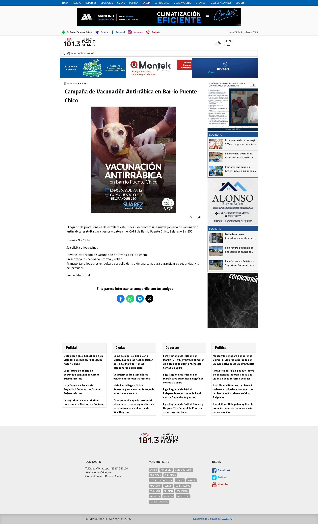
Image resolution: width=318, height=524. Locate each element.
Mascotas (155, 485)
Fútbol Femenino (159, 501)
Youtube (222, 484)
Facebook (223, 470)
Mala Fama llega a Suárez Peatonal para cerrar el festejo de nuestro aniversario (133, 389)
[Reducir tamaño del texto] (191, 217)
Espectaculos (183, 485)
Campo (153, 469)
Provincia (155, 491)
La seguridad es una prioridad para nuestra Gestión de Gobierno (84, 402)
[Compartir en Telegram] (140, 299)
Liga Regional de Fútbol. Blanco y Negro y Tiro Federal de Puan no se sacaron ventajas (183, 408)
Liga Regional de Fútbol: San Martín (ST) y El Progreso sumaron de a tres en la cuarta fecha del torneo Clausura (183, 362)
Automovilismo (183, 469)
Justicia (192, 480)
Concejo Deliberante (161, 480)
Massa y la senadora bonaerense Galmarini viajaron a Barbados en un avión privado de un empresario (233, 360)
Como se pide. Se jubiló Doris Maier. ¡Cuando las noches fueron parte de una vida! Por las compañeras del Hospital (133, 362)
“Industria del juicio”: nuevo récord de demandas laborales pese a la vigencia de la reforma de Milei (233, 374)
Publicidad (170, 475)
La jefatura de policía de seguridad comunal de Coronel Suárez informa (82, 374)
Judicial (180, 480)
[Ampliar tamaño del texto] (200, 217)
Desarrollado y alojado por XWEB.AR (213, 518)
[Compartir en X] (149, 299)
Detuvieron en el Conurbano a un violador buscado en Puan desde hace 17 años (83, 360)
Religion (168, 491)
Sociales (168, 496)
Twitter (221, 477)
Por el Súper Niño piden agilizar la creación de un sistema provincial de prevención (233, 408)
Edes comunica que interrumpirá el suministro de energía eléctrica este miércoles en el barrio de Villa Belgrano (133, 406)
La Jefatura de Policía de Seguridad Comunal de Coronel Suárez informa (82, 389)
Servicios (155, 496)
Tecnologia (183, 496)
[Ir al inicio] (159, 42)
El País (168, 485)
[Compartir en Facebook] (121, 299)
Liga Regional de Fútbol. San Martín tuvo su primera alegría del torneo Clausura (183, 378)
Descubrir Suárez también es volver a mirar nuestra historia (131, 376)
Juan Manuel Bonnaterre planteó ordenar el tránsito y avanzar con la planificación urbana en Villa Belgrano (233, 391)
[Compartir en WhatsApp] (130, 299)
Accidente (166, 469)
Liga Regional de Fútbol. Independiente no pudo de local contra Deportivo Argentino (182, 393)
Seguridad (155, 475)
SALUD (83, 83)
